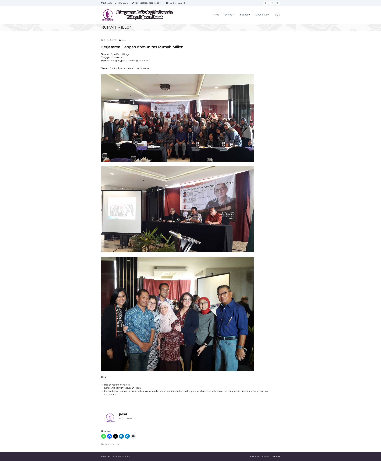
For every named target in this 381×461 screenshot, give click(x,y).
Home (216, 14)
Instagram (265, 456)
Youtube (276, 456)
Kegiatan (115, 444)
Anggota (243, 14)
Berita (107, 444)
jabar (124, 40)
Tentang (228, 14)
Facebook (254, 456)
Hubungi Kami (261, 14)
